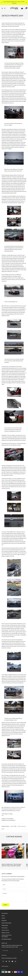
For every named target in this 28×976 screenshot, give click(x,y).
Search (3, 915)
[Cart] (25, 8)
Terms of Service (13, 880)
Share (3, 828)
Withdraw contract (6, 932)
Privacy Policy (4, 880)
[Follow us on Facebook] (3, 961)
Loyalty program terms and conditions (6, 936)
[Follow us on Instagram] (9, 961)
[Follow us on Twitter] (6, 961)
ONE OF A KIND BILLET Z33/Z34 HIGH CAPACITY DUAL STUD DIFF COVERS (11, 865)
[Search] (4, 8)
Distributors (4, 920)
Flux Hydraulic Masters (6, 939)
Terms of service (5, 930)
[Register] (21, 950)
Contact (3, 918)
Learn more (14, 3)
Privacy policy (4, 927)
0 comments (23, 826)
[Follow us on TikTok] (15, 961)
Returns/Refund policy (6, 923)
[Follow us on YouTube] (12, 961)
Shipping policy (5, 925)
